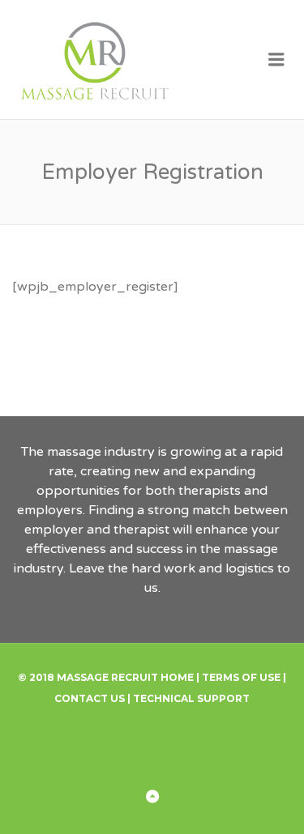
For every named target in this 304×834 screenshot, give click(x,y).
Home (177, 677)
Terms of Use (241, 677)
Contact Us (89, 698)
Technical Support (191, 698)
